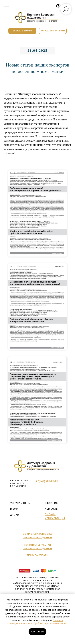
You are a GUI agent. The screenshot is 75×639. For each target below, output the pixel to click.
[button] (22, 31)
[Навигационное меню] (6, 5)
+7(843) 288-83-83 (47, 481)
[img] (37, 18)
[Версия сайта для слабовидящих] (58, 6)
